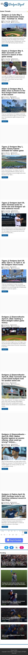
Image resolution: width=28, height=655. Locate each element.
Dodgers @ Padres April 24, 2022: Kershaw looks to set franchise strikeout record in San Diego (14, 497)
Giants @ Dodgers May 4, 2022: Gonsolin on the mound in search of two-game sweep (12, 54)
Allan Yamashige (6, 21)
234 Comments (16, 154)
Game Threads (6, 22)
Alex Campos (6, 96)
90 (9, 534)
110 (16, 534)
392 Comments (16, 60)
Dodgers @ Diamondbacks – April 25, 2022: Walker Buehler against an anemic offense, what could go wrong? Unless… (14, 438)
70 (14, 531)
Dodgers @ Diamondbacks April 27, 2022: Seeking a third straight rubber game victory (13, 320)
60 (11, 531)
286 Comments (16, 503)
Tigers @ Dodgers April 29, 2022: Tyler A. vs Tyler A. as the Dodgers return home (13, 263)
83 (4, 534)
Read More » (5, 45)
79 (19, 531)
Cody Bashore (6, 325)
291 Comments (16, 212)
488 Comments (16, 98)
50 (8, 531)
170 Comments (16, 268)
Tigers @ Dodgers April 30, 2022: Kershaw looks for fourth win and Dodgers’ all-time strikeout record (14, 206)
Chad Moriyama (6, 444)
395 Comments (16, 22)
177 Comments (16, 326)
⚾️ (14, 540)
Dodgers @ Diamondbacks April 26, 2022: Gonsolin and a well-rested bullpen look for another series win (14, 378)
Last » (23, 534)
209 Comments (16, 445)
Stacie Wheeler (6, 153)
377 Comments (16, 384)
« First (2, 531)
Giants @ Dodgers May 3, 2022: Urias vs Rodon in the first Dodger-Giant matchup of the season (13, 92)
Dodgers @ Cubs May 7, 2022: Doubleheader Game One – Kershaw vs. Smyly (13, 17)
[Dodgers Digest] (14, 4)
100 (13, 534)
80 (22, 532)
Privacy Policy (14, 650)
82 (1, 534)
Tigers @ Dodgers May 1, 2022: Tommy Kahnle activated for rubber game (13, 149)
